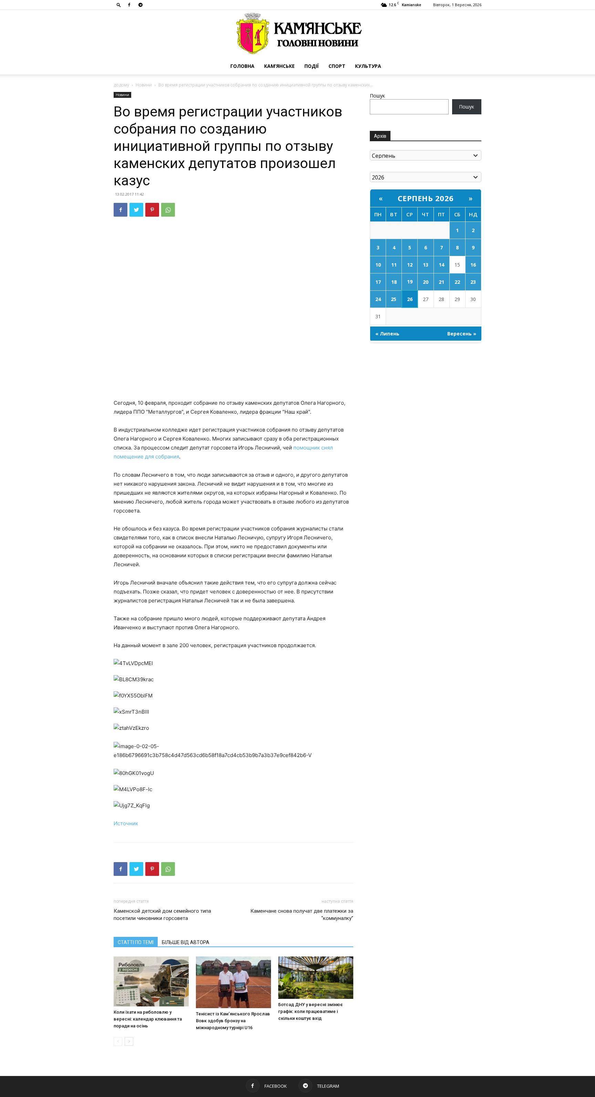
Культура (368, 66)
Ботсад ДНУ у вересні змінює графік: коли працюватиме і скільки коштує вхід (310, 1011)
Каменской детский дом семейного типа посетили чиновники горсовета (162, 914)
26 (410, 299)
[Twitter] (136, 210)
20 (425, 282)
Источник (126, 823)
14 (441, 264)
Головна (242, 66)
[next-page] (129, 1041)
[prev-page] (118, 1041)
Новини (144, 85)
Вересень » (461, 333)
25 (393, 299)
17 (378, 282)
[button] (119, 4)
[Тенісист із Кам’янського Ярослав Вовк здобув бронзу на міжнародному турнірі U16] (233, 982)
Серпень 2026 (426, 198)
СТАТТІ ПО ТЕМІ (136, 942)
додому (121, 85)
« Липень (387, 333)
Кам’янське (279, 66)
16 (473, 264)
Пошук (377, 95)
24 (378, 299)
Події (311, 66)
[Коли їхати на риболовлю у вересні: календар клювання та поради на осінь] (151, 981)
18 (394, 282)
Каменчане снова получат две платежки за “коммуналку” (301, 914)
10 (378, 264)
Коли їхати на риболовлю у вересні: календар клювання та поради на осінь (148, 1019)
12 (410, 264)
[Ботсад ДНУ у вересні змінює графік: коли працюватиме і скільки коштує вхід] (315, 977)
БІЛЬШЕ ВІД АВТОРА (185, 942)
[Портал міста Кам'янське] (297, 34)
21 (441, 282)
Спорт (336, 66)
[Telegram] (140, 5)
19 (410, 281)
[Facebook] (129, 5)
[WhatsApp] (168, 210)
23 (473, 282)
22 (457, 282)
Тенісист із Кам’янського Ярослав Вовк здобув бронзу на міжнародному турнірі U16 (233, 1020)
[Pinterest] (152, 210)
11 (394, 264)
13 (425, 264)
